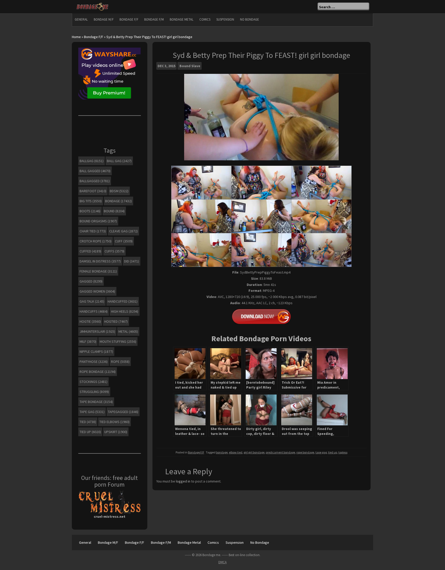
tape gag (321, 452)
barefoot (93, 191)
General (81, 19)
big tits (91, 201)
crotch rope (96, 241)
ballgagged (95, 181)
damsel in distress (100, 261)
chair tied (93, 231)
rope (120, 361)
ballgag (92, 161)
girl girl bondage (254, 452)
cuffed (90, 251)
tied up (332, 452)
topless (342, 452)
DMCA (222, 562)
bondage (222, 452)
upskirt (115, 431)
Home (76, 36)
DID (131, 261)
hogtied (116, 321)
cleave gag (123, 231)
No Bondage (249, 19)
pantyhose (94, 361)
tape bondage (96, 401)
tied (88, 421)
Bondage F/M (154, 19)
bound (114, 211)
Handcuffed (123, 301)
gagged (91, 281)
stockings (93, 381)
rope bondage (305, 452)
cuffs (114, 251)
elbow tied (235, 452)
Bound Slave (189, 66)
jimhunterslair (97, 331)
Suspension (225, 19)
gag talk (92, 301)
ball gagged (95, 171)
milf (88, 341)
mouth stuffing (118, 341)
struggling (94, 391)
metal (128, 331)
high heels (124, 311)
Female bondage (98, 271)
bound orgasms (98, 221)
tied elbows (114, 421)
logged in (183, 481)
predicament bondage (280, 452)
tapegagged (123, 411)
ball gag (119, 161)
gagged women (97, 291)
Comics (204, 19)
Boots (90, 211)
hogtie (90, 321)
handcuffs (94, 311)
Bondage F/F (128, 19)
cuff (124, 241)
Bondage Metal (181, 19)
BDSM (119, 191)
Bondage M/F (104, 19)
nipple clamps (96, 351)
